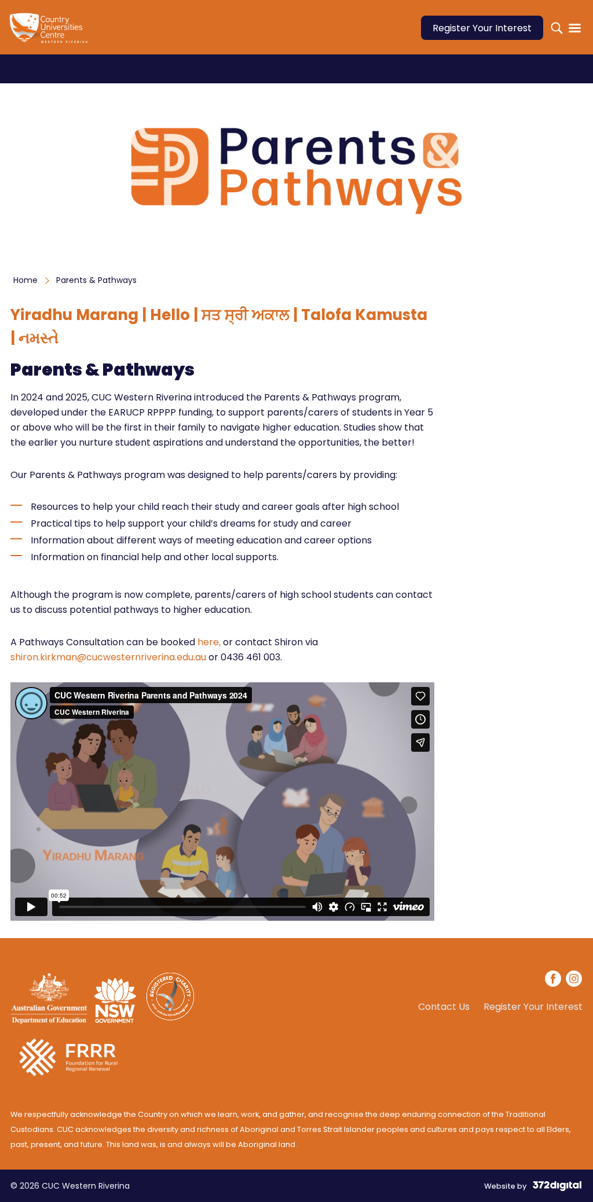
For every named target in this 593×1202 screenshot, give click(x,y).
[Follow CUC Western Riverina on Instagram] (574, 980)
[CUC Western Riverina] (50, 35)
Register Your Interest (482, 28)
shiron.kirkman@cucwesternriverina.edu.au (108, 657)
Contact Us (444, 1007)
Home (25, 280)
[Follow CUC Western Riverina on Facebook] (553, 980)
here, (210, 642)
